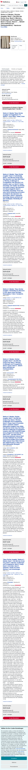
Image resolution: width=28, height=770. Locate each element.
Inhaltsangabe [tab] (5, 69)
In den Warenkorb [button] (14, 102)
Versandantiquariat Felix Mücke (14, 379)
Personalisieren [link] (14, 766)
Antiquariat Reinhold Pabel (13, 305)
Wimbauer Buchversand (12, 129)
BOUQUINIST (10, 582)
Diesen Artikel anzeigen (6, 93)
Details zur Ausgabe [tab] (16, 69)
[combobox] (16, 5)
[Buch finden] (25, 5)
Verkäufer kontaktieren (7, 150)
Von (14, 47)
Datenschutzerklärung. (10, 755)
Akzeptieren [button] (14, 758)
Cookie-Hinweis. (20, 751)
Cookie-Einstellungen (20, 748)
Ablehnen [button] (14, 762)
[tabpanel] (13, 78)
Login (22, 2)
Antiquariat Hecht (11, 213)
